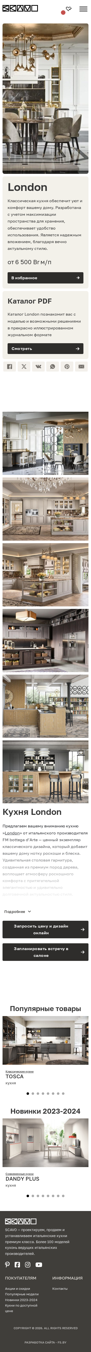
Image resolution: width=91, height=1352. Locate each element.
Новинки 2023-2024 (21, 1300)
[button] (45, 277)
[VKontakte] (38, 367)
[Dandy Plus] (45, 1163)
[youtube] (38, 1265)
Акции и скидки (17, 1289)
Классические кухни (20, 1071)
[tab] (28, 1093)
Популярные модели (22, 1294)
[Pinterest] (67, 367)
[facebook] (17, 1265)
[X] (24, 367)
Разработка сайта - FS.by (45, 1342)
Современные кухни (20, 1173)
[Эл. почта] (81, 367)
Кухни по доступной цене (21, 1308)
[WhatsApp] (52, 367)
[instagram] (27, 1265)
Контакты (59, 1289)
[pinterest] (7, 1265)
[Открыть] (83, 13)
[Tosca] (45, 1061)
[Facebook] (9, 367)
